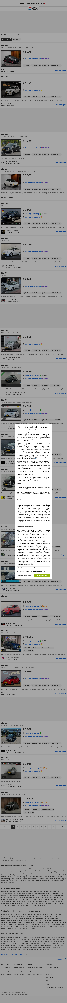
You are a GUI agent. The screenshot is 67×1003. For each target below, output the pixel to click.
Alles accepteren (42, 575)
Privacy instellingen (24, 575)
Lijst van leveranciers (39, 571)
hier (36, 458)
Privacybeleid (20, 571)
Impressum (28, 571)
